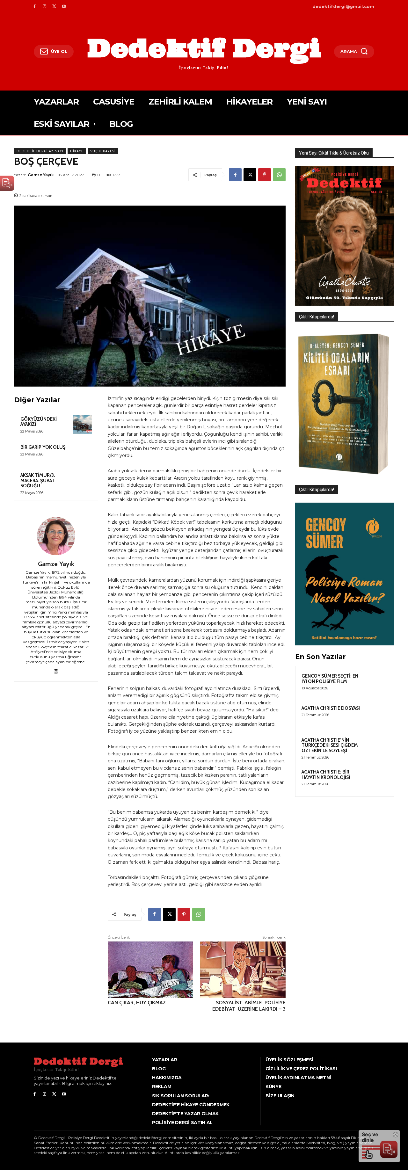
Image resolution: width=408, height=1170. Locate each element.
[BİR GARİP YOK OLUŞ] (82, 452)
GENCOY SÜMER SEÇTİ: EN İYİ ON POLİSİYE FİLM (330, 678)
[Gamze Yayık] (56, 536)
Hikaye (77, 151)
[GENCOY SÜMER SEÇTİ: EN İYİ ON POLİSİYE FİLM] (376, 683)
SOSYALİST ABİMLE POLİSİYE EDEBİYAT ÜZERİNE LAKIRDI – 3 (248, 1005)
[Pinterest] (264, 174)
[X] (54, 6)
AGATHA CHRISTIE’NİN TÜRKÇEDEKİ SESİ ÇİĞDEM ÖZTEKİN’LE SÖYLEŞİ (330, 745)
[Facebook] (34, 6)
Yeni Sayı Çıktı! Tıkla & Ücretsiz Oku (334, 153)
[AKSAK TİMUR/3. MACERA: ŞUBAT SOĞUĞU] (82, 480)
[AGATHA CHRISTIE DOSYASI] (376, 715)
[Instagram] (44, 6)
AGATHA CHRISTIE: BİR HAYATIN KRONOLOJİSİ (326, 774)
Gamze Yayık (41, 174)
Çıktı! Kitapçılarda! (316, 316)
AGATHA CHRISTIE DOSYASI (331, 708)
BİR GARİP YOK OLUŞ (43, 447)
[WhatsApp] (279, 174)
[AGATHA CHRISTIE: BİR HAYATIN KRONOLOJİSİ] (376, 779)
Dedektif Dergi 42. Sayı (40, 151)
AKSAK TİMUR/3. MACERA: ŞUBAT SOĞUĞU (37, 480)
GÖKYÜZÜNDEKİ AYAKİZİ (38, 421)
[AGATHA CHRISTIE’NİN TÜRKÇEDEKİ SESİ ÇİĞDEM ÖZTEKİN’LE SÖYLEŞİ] (376, 747)
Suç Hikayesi (103, 151)
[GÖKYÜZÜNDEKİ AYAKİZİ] (82, 424)
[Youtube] (64, 6)
